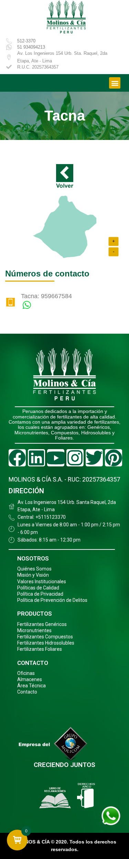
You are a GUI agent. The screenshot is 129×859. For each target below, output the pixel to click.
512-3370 (26, 40)
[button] (114, 83)
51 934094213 (31, 47)
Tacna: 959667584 (46, 296)
